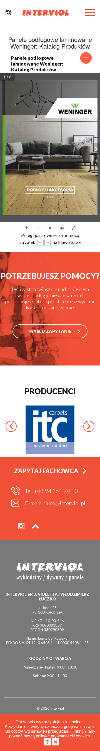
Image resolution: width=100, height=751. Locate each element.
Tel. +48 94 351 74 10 (51, 490)
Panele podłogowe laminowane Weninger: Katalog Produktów (37, 63)
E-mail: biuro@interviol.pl (55, 503)
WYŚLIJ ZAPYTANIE (50, 331)
